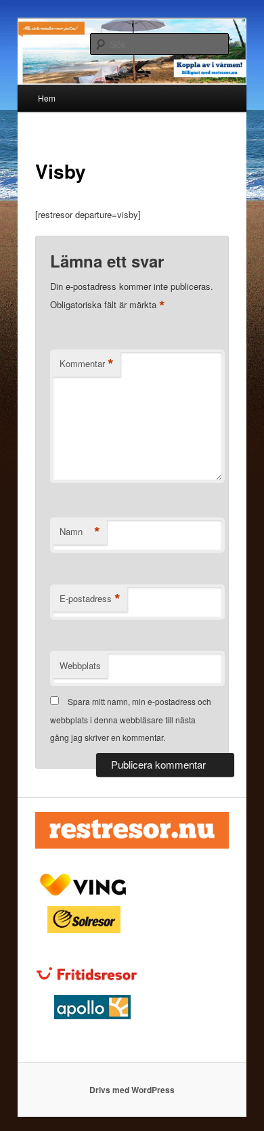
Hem (47, 98)
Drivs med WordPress (132, 1090)
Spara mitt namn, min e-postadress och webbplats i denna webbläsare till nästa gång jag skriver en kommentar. (130, 719)
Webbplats (80, 665)
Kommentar (87, 364)
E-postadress (90, 599)
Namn (80, 531)
